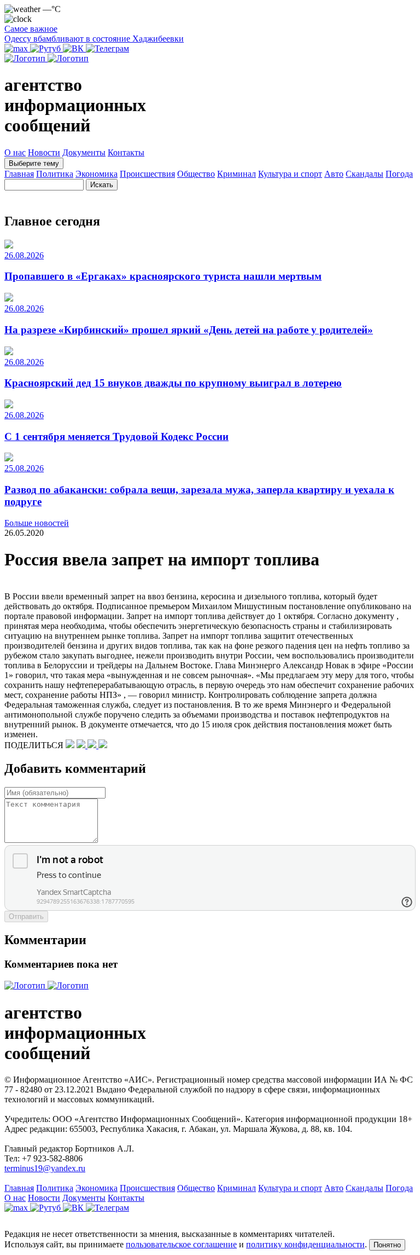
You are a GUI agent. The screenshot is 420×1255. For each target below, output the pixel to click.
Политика (54, 173)
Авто (333, 173)
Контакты (126, 152)
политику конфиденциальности (305, 1244)
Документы (84, 152)
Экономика (96, 173)
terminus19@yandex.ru (44, 1168)
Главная (19, 173)
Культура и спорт (290, 173)
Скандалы (364, 173)
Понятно (387, 1245)
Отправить (26, 916)
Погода (399, 173)
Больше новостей (36, 523)
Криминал (236, 173)
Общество (196, 173)
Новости (44, 152)
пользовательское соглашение (181, 1244)
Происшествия (147, 173)
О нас (15, 152)
